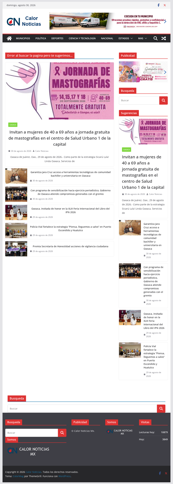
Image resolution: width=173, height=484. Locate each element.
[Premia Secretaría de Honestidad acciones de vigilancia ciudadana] (16, 248)
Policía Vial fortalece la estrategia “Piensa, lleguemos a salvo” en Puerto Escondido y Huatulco (70, 228)
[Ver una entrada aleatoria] (164, 38)
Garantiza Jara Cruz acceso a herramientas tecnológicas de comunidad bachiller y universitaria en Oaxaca (71, 174)
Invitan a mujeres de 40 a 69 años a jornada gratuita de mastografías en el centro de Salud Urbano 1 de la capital (59, 138)
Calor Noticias (41, 151)
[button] (131, 38)
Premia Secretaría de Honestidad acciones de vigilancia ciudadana (70, 246)
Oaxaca (13, 125)
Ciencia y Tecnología (82, 38)
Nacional (107, 38)
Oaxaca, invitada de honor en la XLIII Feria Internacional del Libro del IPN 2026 (70, 210)
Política (40, 38)
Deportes (57, 38)
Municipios (23, 38)
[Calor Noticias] (9, 38)
